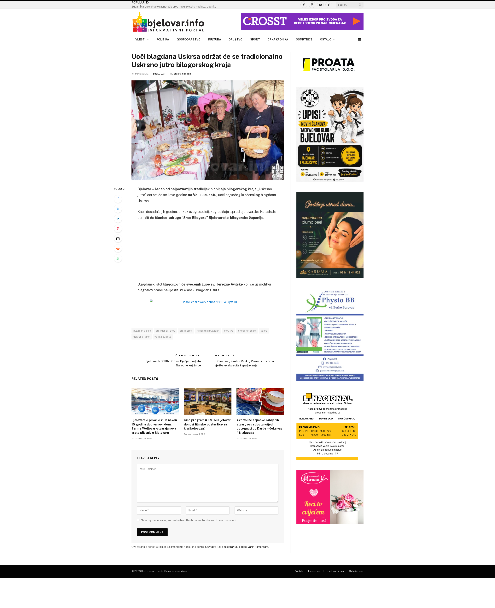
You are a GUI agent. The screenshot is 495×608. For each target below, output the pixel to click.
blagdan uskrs (142, 330)
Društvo (235, 39)
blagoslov (186, 330)
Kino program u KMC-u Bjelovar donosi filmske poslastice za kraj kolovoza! (207, 424)
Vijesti (140, 39)
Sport (255, 39)
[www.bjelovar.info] (168, 21)
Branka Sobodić (182, 73)
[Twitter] (118, 209)
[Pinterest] (118, 228)
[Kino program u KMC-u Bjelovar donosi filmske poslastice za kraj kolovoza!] (207, 401)
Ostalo (325, 39)
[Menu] (359, 39)
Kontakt (299, 571)
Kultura (214, 39)
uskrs (264, 330)
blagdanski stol (165, 330)
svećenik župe (247, 330)
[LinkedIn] (118, 219)
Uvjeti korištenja (335, 571)
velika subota (162, 336)
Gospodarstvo (189, 39)
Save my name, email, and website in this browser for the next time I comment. (189, 520)
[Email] (118, 238)
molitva (228, 330)
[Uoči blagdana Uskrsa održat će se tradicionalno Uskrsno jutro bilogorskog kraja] (207, 130)
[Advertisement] (207, 253)
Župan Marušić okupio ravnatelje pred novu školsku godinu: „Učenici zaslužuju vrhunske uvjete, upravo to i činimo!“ (174, 6)
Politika (162, 39)
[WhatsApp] (118, 258)
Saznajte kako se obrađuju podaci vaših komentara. (237, 546)
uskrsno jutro (141, 336)
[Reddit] (118, 248)
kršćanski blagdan (208, 330)
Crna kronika (278, 39)
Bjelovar (159, 73)
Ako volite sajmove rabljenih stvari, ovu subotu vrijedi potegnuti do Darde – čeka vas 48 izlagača (259, 426)
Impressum (314, 571)
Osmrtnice (304, 39)
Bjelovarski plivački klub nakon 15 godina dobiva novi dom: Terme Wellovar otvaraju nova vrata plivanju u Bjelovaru (154, 426)
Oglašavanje (356, 571)
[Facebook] (118, 199)
